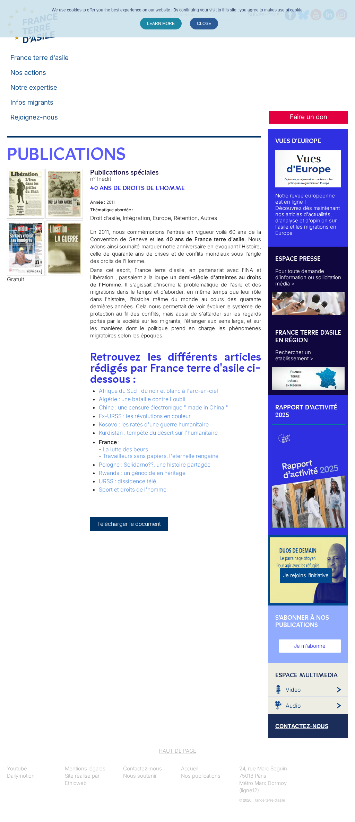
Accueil (189, 768)
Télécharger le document (129, 523)
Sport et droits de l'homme (132, 489)
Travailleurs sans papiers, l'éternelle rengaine (160, 455)
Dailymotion (21, 775)
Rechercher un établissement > (294, 355)
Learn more (161, 23)
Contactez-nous (142, 768)
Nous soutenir (140, 775)
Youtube (17, 768)
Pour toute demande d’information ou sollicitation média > (308, 277)
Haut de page (177, 751)
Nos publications (200, 775)
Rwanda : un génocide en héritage (142, 472)
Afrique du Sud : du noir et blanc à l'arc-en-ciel (158, 390)
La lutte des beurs (125, 449)
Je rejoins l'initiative (306, 575)
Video (293, 689)
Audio (293, 705)
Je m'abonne (310, 646)
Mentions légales (85, 768)
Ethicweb (76, 783)
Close (204, 23)
